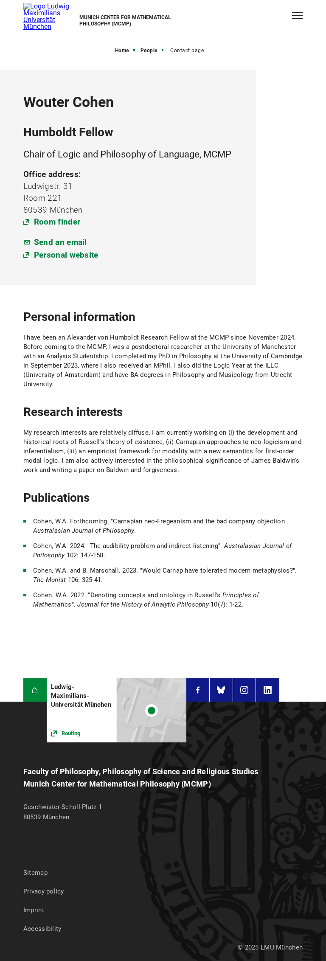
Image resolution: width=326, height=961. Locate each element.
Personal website (66, 255)
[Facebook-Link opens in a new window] (197, 690)
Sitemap (35, 873)
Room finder (57, 222)
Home (122, 50)
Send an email (60, 242)
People (149, 50)
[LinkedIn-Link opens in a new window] (267, 690)
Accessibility (42, 929)
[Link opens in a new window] (116, 710)
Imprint (33, 910)
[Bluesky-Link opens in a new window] (221, 690)
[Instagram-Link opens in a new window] (244, 690)
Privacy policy (43, 891)
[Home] (35, 690)
